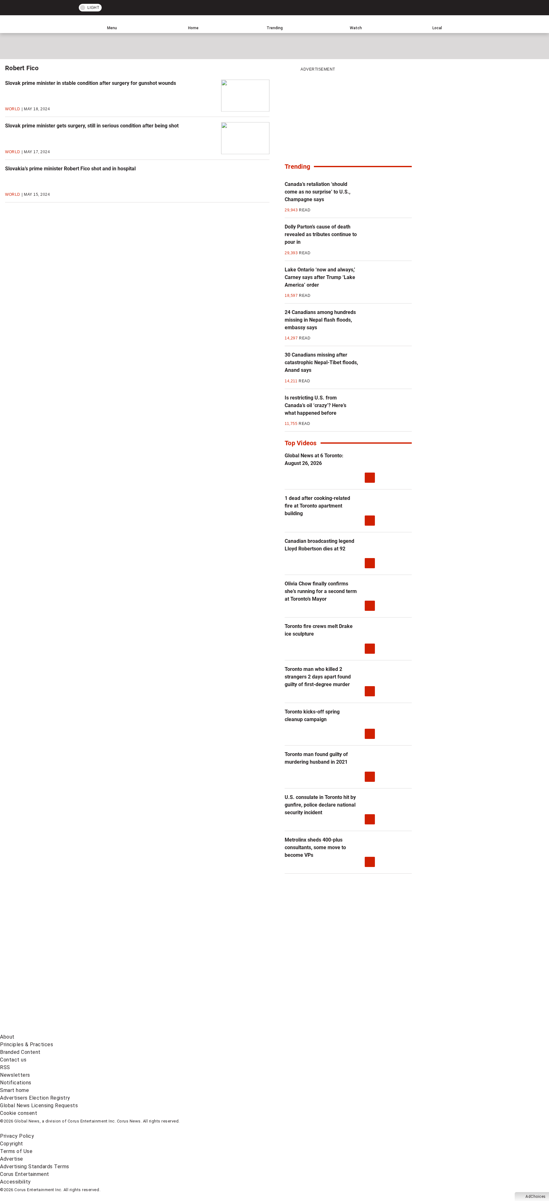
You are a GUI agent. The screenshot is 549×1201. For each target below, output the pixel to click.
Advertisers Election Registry (35, 1098)
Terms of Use (16, 1151)
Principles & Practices (26, 1044)
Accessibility (15, 1182)
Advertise (11, 1159)
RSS (5, 1067)
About (7, 1037)
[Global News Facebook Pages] (48, 979)
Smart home (14, 1090)
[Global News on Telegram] (241, 1029)
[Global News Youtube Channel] (241, 979)
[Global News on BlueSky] (338, 1029)
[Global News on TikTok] (145, 1029)
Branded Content (20, 1052)
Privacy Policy (17, 1136)
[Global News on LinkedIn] (48, 1029)
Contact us (13, 1060)
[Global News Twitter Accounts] (145, 979)
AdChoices (535, 1196)
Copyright (11, 1144)
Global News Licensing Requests (39, 1105)
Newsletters (15, 1075)
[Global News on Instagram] (338, 979)
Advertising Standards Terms (34, 1166)
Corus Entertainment (24, 1174)
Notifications (15, 1083)
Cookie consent (18, 1113)
